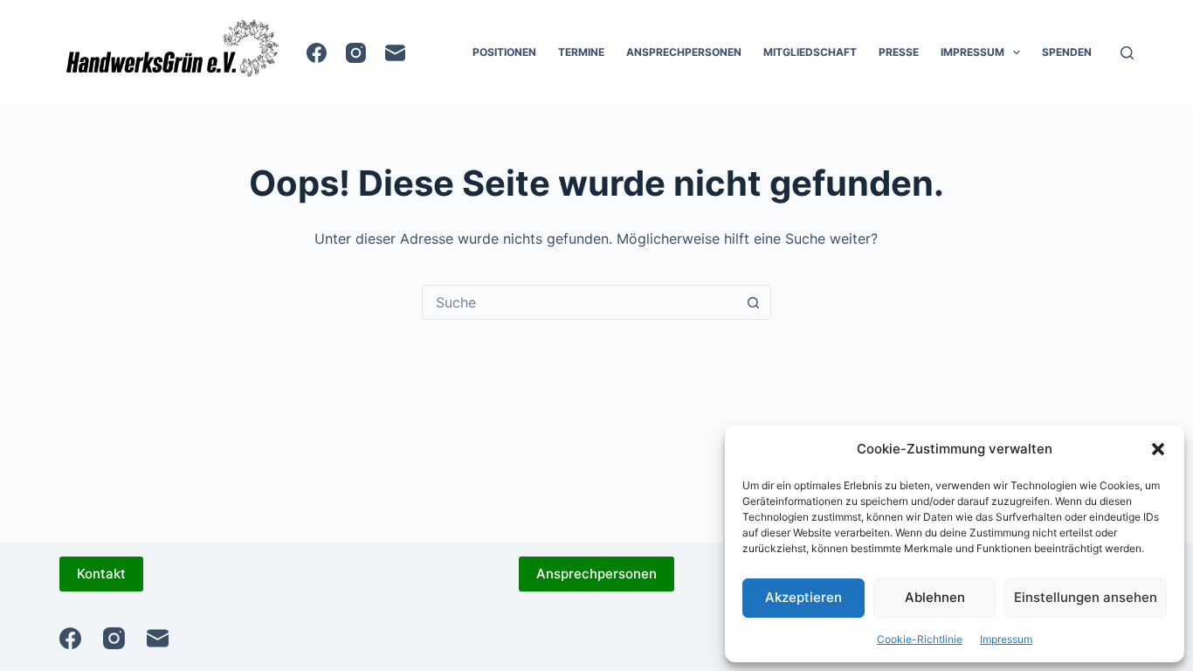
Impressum (1006, 639)
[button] (1158, 449)
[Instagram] (356, 53)
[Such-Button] (753, 302)
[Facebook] (317, 53)
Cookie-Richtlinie (919, 639)
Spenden (1067, 52)
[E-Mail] (395, 53)
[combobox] (580, 302)
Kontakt (101, 573)
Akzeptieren (803, 597)
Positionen (504, 52)
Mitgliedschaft (810, 52)
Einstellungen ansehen (1085, 597)
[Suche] (1127, 52)
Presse (899, 52)
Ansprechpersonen (683, 52)
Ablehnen (935, 597)
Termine (581, 52)
